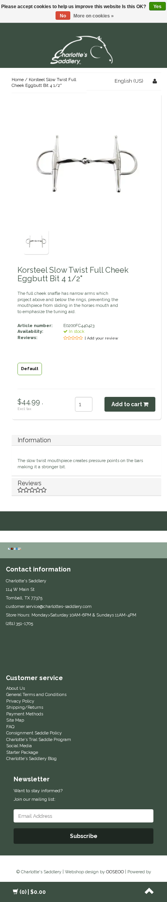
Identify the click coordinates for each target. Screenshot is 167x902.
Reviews (29, 483)
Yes (157, 6)
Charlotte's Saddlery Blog (31, 758)
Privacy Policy (20, 701)
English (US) (129, 81)
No (63, 16)
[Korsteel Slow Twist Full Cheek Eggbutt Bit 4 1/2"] (36, 241)
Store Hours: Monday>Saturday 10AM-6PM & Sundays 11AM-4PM (71, 615)
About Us (15, 688)
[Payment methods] (15, 549)
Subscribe (83, 836)
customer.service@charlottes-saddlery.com (49, 606)
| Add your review (101, 338)
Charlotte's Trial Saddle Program (38, 739)
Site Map (15, 720)
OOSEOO (115, 871)
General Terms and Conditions (36, 694)
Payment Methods (24, 714)
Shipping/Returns (24, 707)
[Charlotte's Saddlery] (83, 48)
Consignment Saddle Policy (34, 733)
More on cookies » (93, 16)
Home (18, 79)
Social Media (19, 745)
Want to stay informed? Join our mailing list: (38, 795)
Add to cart (127, 404)
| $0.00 (32, 892)
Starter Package (22, 752)
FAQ (10, 726)
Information (34, 440)
